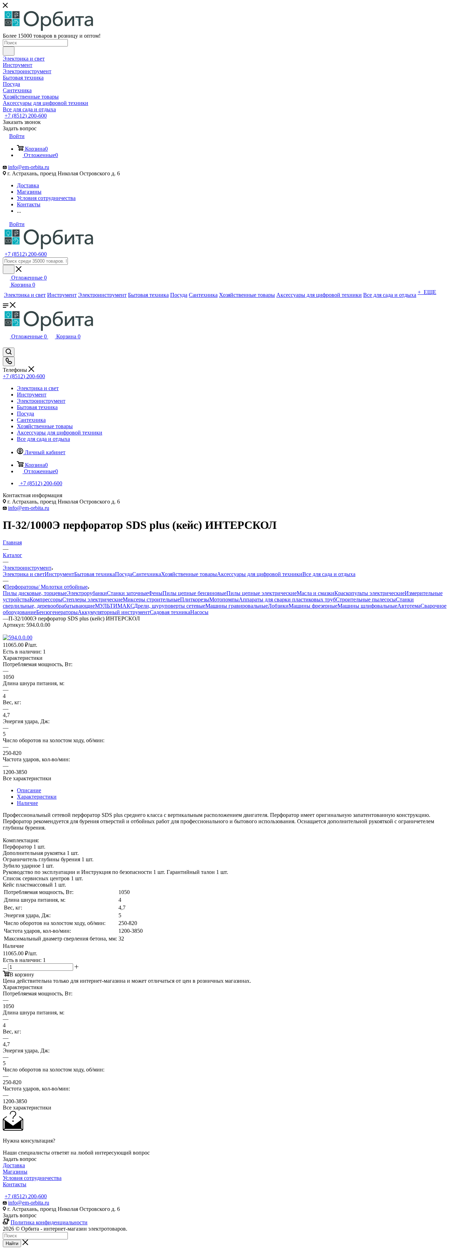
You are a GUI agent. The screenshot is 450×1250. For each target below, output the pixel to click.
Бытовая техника (94, 574)
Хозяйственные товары (189, 574)
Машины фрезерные (313, 606)
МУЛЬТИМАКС (114, 606)
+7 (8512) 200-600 (26, 116)
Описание (29, 790)
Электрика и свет (24, 574)
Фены (155, 593)
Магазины (15, 1172)
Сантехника (146, 574)
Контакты (14, 1184)
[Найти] (8, 51)
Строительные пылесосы (366, 599)
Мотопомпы (224, 599)
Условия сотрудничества (32, 1178)
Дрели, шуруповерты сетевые (169, 606)
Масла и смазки (315, 593)
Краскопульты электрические (369, 593)
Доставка (14, 1165)
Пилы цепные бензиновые (194, 593)
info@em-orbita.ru (28, 167)
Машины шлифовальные (367, 606)
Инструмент (59, 574)
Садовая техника (170, 612)
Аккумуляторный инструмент (114, 612)
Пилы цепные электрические (261, 593)
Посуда (123, 574)
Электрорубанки (87, 593)
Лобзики (278, 606)
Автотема (408, 606)
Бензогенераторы (57, 612)
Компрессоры (46, 599)
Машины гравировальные (236, 606)
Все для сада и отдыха (328, 574)
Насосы (199, 612)
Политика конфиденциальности (49, 1222)
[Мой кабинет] (6, 344)
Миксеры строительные (151, 599)
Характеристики (37, 797)
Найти (12, 1243)
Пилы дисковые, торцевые (35, 593)
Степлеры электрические (92, 599)
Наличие (27, 803)
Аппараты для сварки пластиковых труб (287, 599)
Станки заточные (127, 593)
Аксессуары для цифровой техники (259, 574)
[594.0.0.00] (17, 637)
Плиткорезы (194, 599)
